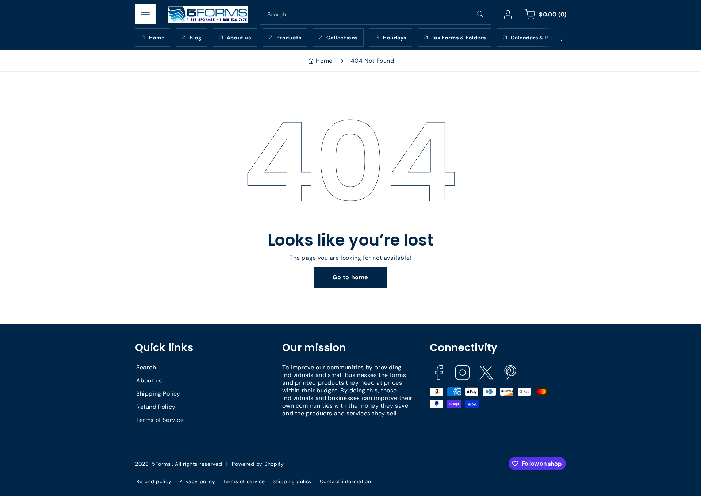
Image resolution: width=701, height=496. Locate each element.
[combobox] (375, 14)
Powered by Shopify (258, 464)
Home (324, 61)
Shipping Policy (158, 393)
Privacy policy (197, 481)
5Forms (161, 464)
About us (149, 380)
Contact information (345, 481)
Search (146, 367)
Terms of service (244, 481)
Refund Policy (156, 407)
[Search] (480, 14)
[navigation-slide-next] (553, 37)
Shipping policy (292, 481)
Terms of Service (160, 420)
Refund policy (154, 481)
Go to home (350, 277)
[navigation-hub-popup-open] (145, 14)
